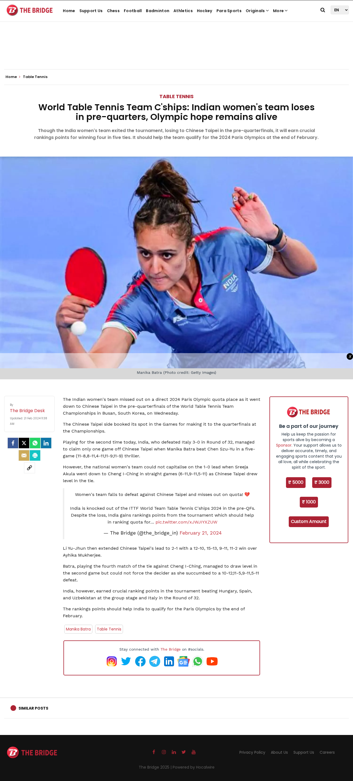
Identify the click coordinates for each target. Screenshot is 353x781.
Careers (327, 752)
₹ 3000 (321, 482)
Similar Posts (33, 708)
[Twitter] (24, 443)
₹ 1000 (309, 502)
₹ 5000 (295, 482)
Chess (113, 11)
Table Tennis (176, 96)
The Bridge (171, 649)
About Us (279, 752)
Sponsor (284, 445)
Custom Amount (309, 521)
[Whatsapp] (35, 443)
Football (133, 11)
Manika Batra (78, 629)
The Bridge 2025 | (156, 767)
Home (69, 11)
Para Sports (229, 11)
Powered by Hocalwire (194, 767)
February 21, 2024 (201, 533)
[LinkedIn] (46, 443)
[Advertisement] (176, 52)
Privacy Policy (252, 752)
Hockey (204, 11)
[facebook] (12, 443)
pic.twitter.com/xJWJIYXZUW (186, 522)
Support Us (91, 11)
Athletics (183, 11)
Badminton (157, 11)
